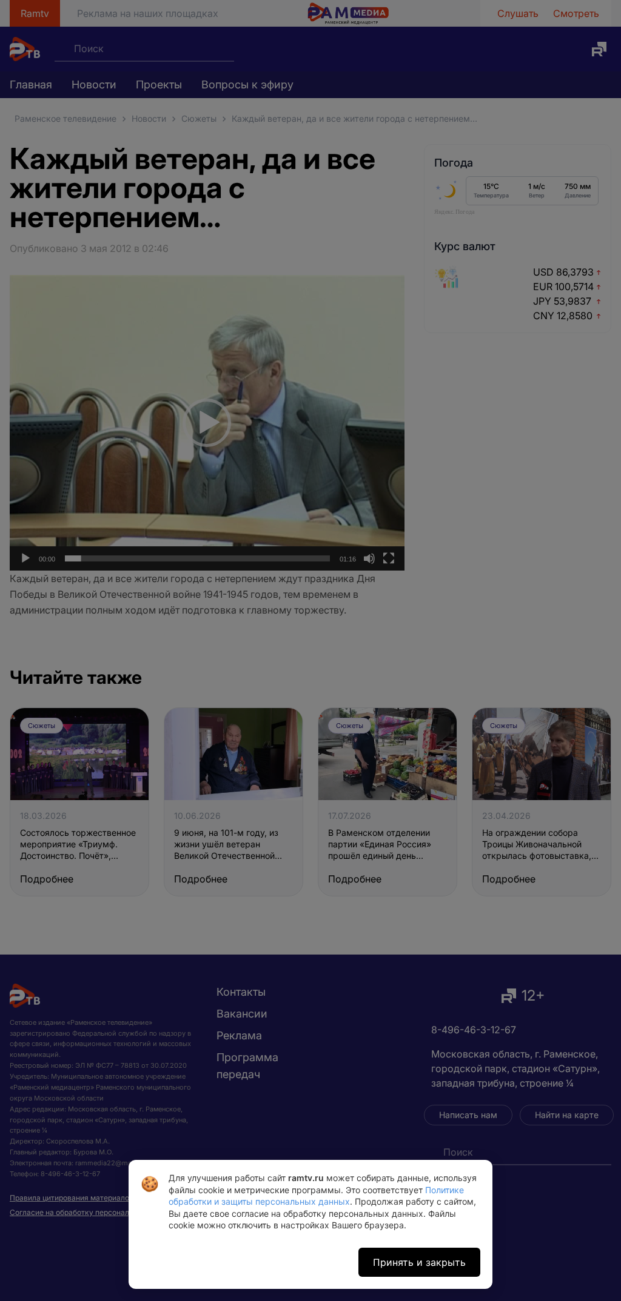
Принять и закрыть (419, 1262)
